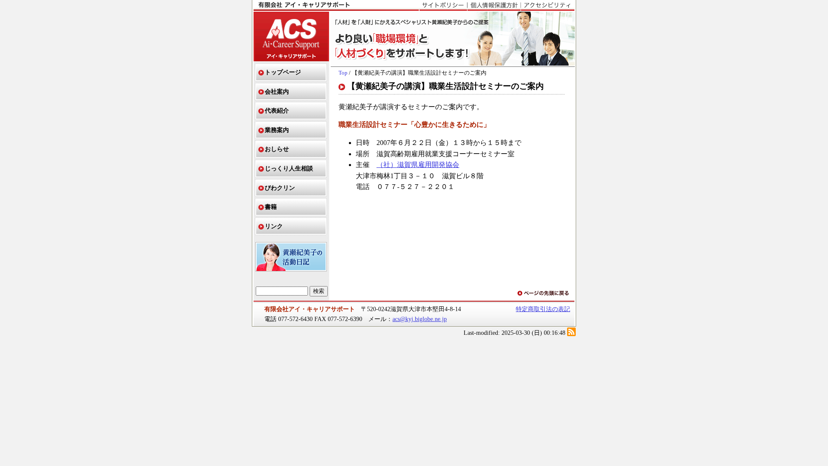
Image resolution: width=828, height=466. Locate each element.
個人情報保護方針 (494, 5)
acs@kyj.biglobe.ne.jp (419, 318)
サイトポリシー (443, 5)
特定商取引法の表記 (543, 308)
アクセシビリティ (547, 5)
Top (343, 73)
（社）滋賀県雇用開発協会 (417, 164)
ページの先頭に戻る (544, 293)
